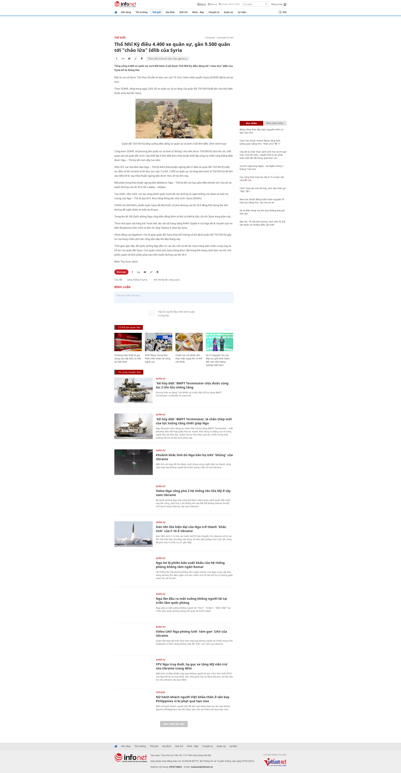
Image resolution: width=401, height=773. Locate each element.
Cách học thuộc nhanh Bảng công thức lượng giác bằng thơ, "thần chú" (260, 142)
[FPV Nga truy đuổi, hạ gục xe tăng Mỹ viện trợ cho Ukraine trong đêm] (133, 671)
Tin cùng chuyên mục (129, 372)
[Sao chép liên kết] (135, 58)
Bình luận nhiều (274, 123)
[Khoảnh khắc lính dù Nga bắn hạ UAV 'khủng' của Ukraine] (133, 462)
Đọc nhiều (251, 123)
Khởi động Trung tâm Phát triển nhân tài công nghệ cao (157, 358)
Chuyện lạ (213, 12)
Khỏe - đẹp (198, 12)
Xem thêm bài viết (174, 724)
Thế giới (156, 12)
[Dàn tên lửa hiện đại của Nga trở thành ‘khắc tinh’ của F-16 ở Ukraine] (133, 534)
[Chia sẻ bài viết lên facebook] (116, 58)
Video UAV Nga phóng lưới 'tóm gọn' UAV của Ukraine (191, 633)
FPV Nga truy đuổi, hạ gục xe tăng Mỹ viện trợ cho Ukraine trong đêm (191, 666)
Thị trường (142, 12)
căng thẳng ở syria (137, 279)
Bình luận (121, 272)
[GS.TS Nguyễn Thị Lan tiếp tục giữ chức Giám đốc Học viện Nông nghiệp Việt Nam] (219, 342)
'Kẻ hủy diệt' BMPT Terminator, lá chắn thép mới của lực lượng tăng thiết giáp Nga (194, 421)
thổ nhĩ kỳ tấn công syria (167, 279)
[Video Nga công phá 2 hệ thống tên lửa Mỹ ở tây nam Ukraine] (133, 498)
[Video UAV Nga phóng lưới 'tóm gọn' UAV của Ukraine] (133, 638)
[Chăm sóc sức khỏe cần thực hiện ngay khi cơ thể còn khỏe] (189, 342)
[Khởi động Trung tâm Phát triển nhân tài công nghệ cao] (158, 342)
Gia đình (170, 12)
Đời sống (126, 12)
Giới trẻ (183, 12)
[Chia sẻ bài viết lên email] (129, 58)
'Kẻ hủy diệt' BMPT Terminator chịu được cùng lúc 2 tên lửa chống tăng (192, 385)
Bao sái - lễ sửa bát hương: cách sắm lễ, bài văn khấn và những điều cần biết (262, 223)
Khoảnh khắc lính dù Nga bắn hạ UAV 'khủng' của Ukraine (194, 457)
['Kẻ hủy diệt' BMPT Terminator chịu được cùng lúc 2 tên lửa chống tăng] (133, 390)
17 (278, 143)
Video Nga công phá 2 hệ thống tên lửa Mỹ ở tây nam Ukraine (193, 493)
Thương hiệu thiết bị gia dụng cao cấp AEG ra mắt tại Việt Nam (127, 358)
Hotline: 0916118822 (231, 4)
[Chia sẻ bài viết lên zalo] (123, 58)
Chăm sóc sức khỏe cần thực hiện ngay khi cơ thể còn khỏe (188, 358)
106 (249, 180)
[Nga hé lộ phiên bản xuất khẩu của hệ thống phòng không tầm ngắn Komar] (133, 570)
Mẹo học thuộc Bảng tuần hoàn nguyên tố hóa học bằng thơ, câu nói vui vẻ (262, 201)
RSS (285, 12)
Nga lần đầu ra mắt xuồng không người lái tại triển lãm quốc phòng (191, 600)
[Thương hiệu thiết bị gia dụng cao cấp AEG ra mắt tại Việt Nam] (128, 342)
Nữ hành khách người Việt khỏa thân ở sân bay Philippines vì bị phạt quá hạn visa (192, 699)
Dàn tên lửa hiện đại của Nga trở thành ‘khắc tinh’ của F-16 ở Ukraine (191, 529)
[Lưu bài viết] (141, 58)
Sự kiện (242, 12)
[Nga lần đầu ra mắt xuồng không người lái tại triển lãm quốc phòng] (133, 606)
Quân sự (228, 12)
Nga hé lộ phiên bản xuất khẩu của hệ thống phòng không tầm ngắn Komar (190, 565)
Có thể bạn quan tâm (129, 327)
